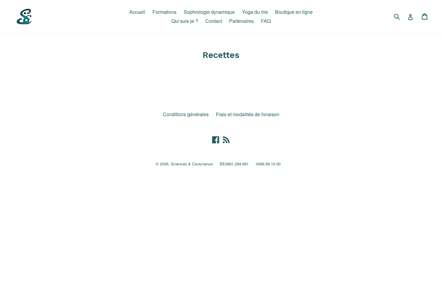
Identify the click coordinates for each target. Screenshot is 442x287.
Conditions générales (186, 114)
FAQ (266, 20)
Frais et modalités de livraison (247, 114)
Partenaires (241, 20)
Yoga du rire (255, 11)
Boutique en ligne (294, 11)
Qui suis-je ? (184, 20)
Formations (164, 11)
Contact (213, 20)
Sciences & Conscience (192, 164)
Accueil (137, 11)
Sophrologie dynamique (209, 11)
